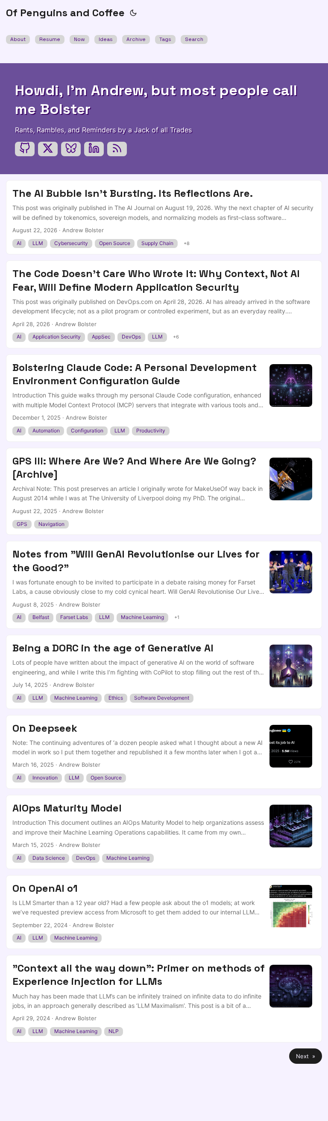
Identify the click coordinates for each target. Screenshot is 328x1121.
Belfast (40, 617)
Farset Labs (74, 617)
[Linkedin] (94, 149)
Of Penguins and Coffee (65, 12)
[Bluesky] (71, 149)
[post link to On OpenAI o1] (164, 912)
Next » (305, 1056)
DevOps (131, 336)
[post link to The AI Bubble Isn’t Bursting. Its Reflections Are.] (164, 217)
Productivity (150, 430)
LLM (37, 243)
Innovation (45, 777)
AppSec (101, 336)
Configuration (87, 430)
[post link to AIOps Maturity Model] (164, 832)
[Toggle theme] (133, 13)
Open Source (114, 243)
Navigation (51, 524)
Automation (46, 430)
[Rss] (117, 149)
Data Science (48, 858)
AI (19, 243)
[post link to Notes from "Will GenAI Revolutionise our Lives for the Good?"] (164, 584)
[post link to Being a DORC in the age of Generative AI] (164, 672)
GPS (22, 524)
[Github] (25, 149)
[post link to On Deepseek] (164, 752)
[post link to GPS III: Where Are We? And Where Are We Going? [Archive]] (164, 491)
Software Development (161, 698)
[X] (48, 149)
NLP (113, 1031)
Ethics (115, 698)
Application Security (56, 336)
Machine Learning (142, 617)
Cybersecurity (71, 243)
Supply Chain (157, 243)
